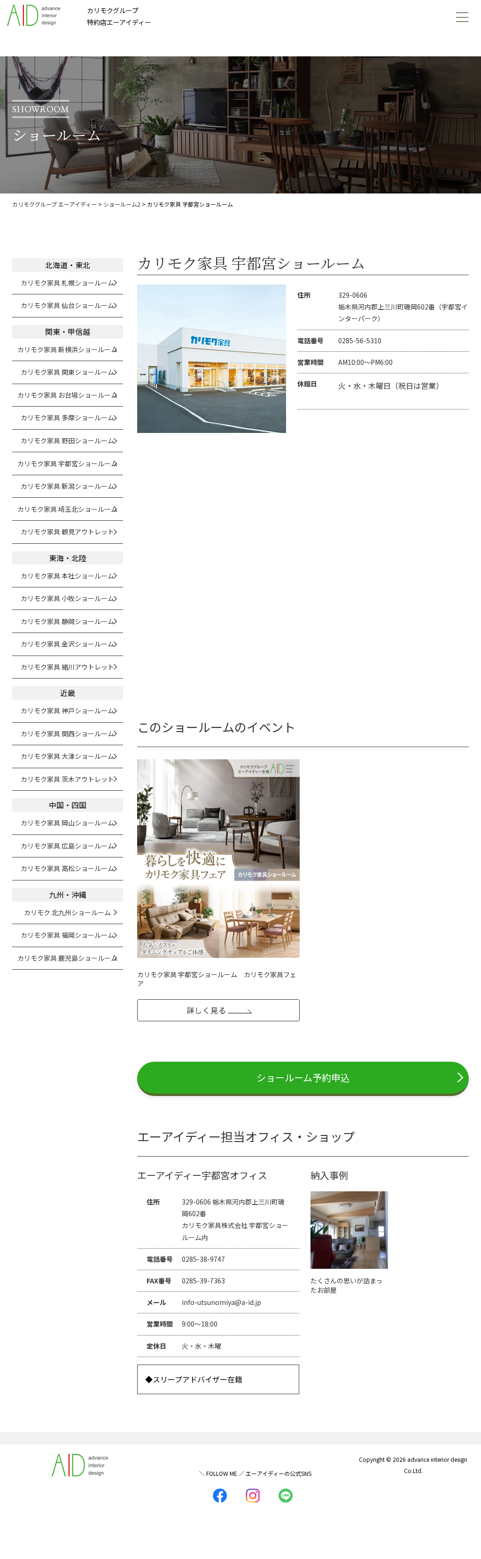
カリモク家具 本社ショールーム (67, 575)
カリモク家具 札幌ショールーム (67, 282)
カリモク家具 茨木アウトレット (67, 779)
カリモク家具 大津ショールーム (67, 756)
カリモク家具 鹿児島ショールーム (67, 958)
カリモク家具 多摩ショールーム (67, 417)
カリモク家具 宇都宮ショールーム (67, 463)
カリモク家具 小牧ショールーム (67, 598)
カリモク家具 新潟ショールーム (67, 486)
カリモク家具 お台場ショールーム (67, 395)
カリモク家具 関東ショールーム (67, 372)
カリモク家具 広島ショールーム (67, 845)
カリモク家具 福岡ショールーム (67, 935)
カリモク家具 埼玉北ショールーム (67, 509)
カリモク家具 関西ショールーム (67, 733)
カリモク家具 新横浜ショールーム (67, 349)
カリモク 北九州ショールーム (67, 912)
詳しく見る (206, 1010)
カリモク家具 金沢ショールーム (67, 643)
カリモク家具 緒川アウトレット (67, 666)
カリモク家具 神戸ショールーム (67, 710)
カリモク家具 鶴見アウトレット (67, 531)
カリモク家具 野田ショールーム (67, 440)
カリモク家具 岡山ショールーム (67, 822)
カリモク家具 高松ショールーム (67, 868)
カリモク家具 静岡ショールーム (67, 621)
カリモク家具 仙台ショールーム (67, 305)
